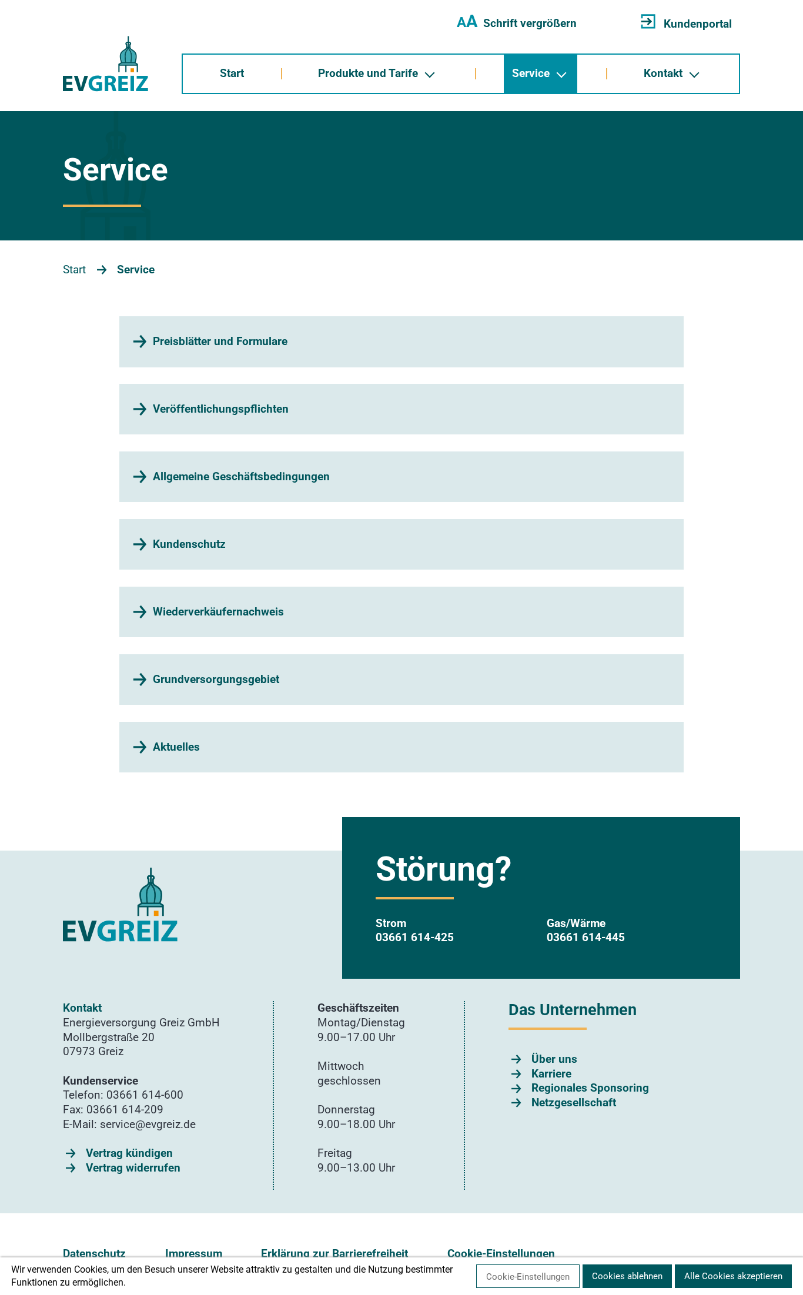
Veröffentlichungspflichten (221, 409)
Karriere (551, 1073)
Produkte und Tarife (368, 73)
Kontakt (663, 73)
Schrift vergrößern (517, 23)
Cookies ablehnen (627, 1276)
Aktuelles (176, 747)
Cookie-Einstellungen (501, 1253)
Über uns (554, 1059)
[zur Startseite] (105, 64)
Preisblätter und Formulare (220, 341)
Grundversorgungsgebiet (216, 679)
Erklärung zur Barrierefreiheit (334, 1253)
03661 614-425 (415, 937)
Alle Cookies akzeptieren (733, 1276)
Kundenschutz (189, 544)
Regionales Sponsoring (590, 1088)
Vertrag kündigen (129, 1153)
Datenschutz (94, 1253)
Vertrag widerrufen (133, 1167)
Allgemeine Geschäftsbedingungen (241, 476)
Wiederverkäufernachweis (218, 611)
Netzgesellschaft (573, 1102)
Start (232, 73)
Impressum (193, 1253)
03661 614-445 (586, 937)
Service (531, 73)
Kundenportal (698, 24)
